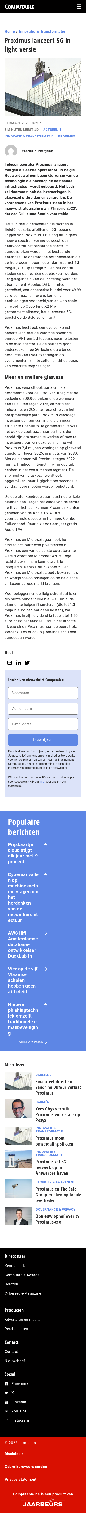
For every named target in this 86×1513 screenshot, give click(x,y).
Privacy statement (20, 1479)
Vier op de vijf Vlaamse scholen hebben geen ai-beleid (23, 980)
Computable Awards (22, 1275)
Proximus (66, 136)
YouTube (19, 1411)
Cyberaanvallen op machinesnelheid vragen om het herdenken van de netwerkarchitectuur (23, 897)
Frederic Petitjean (37, 151)
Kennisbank (15, 1266)
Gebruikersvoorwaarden (26, 1466)
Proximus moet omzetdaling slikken (54, 1141)
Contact (11, 1352)
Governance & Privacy (55, 1209)
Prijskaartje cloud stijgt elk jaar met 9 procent (23, 853)
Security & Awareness (55, 1182)
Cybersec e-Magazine (23, 1293)
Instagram (20, 1420)
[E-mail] (9, 663)
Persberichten (16, 1329)
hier (42, 781)
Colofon (11, 1284)
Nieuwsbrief (15, 1361)
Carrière (43, 1075)
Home (10, 31)
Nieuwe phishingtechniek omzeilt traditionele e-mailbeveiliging (23, 1019)
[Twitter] (27, 663)
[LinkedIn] (18, 663)
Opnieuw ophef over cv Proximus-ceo (58, 1219)
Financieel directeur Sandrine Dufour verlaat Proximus (58, 1087)
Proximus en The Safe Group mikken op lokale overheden (58, 1194)
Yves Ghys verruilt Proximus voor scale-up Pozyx (58, 1114)
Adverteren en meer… (22, 1319)
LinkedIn (18, 1402)
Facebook (19, 1384)
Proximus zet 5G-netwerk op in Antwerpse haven (52, 1167)
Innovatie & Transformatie (42, 31)
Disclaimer (14, 1454)
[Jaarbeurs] (43, 1502)
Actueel (50, 129)
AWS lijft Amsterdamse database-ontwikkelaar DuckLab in (23, 944)
